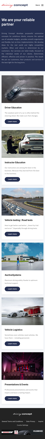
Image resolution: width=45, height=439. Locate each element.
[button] (39, 5)
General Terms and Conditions (12, 421)
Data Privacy (30, 421)
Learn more (12, 121)
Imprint (40, 421)
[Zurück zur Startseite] (15, 5)
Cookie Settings (22, 425)
